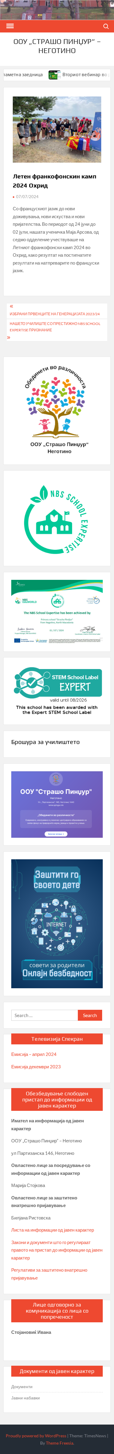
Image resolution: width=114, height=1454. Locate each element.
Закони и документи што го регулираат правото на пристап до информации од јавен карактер (56, 1249)
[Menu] (9, 26)
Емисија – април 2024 (34, 1054)
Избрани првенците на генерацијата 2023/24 (55, 314)
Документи (22, 1386)
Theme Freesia (59, 1443)
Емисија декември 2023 (36, 1066)
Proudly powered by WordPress (36, 1435)
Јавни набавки (25, 1397)
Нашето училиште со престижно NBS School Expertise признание (55, 326)
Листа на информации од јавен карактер (52, 1230)
